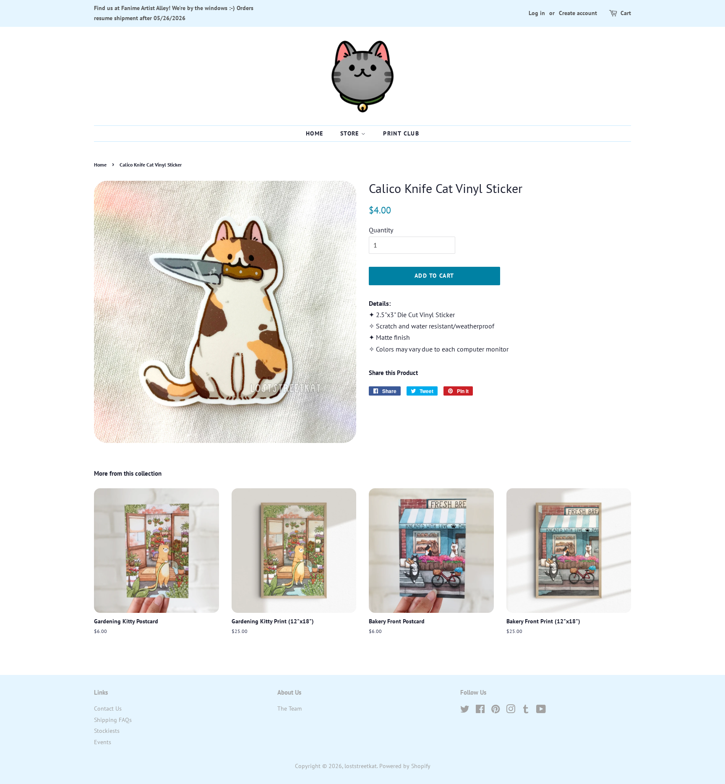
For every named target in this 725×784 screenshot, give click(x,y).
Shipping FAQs (113, 720)
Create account (578, 13)
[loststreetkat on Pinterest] (495, 710)
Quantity (381, 230)
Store (350, 133)
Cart (626, 13)
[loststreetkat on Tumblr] (525, 710)
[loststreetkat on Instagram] (510, 710)
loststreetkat (360, 766)
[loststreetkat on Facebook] (480, 710)
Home (314, 133)
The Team (289, 708)
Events (102, 742)
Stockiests (107, 731)
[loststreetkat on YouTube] (541, 710)
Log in (537, 13)
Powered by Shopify (404, 766)
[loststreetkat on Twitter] (464, 710)
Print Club (401, 133)
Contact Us (108, 708)
